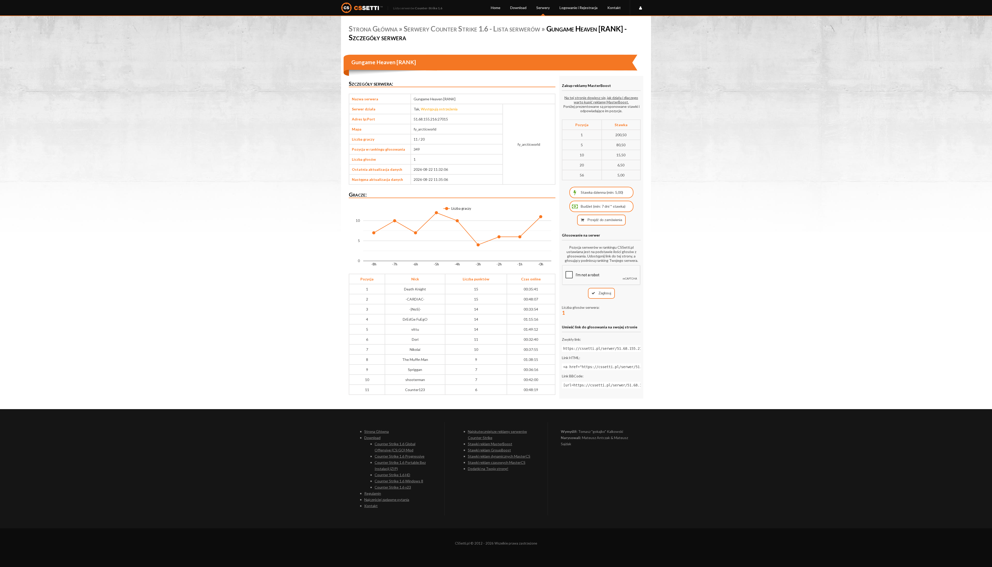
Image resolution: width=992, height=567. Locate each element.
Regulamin (372, 493)
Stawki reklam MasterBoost (490, 444)
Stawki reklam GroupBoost (489, 450)
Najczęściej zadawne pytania (386, 499)
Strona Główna (373, 28)
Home (495, 7)
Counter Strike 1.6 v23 (393, 487)
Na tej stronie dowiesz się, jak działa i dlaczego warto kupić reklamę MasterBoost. (601, 99)
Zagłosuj (604, 293)
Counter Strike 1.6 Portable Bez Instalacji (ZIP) (400, 465)
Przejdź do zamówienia (604, 220)
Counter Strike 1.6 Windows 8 (399, 481)
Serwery (543, 7)
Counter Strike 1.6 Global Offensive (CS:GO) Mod (395, 447)
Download (518, 7)
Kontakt (614, 7)
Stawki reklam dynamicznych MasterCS (499, 456)
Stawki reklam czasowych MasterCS (496, 462)
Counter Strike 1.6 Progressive (399, 456)
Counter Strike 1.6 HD (392, 475)
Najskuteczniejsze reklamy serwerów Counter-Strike (497, 434)
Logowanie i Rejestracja (579, 7)
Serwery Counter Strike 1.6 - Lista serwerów (472, 28)
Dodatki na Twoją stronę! (488, 468)
